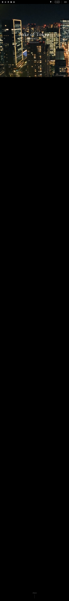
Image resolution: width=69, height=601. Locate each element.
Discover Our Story (34, 42)
